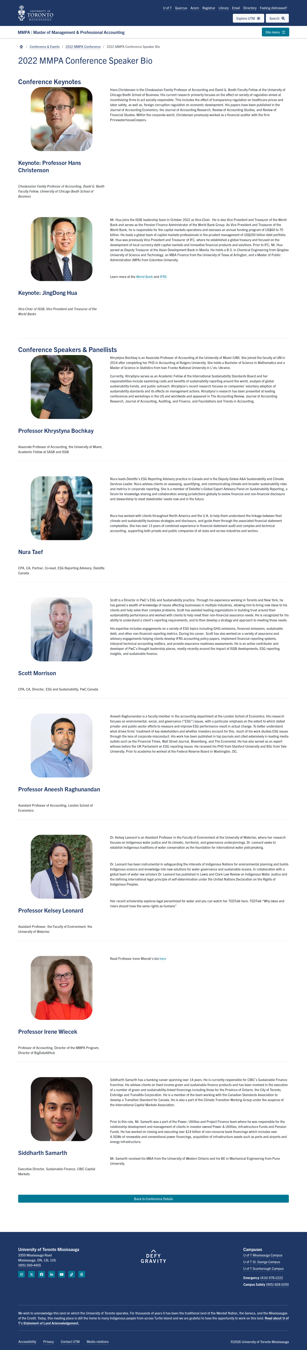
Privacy (48, 1341)
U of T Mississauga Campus (262, 1255)
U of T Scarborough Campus (263, 1268)
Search (274, 18)
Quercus (181, 8)
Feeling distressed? (273, 8)
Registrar (208, 8)
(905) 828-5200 (277, 1284)
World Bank (144, 276)
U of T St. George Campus (261, 1262)
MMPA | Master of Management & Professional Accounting (71, 32)
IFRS (163, 276)
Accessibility (27, 1341)
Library (224, 8)
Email (236, 8)
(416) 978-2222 (271, 1277)
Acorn (194, 8)
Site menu (273, 32)
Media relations (98, 1341)
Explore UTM (246, 18)
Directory (249, 8)
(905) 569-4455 (29, 1265)
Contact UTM (70, 1341)
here (163, 958)
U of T (167, 8)
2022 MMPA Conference (83, 46)
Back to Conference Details (153, 1199)
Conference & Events (45, 46)
